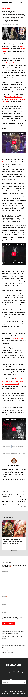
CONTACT (21, 678)
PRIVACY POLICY (14, 679)
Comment (5, 572)
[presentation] (14, 528)
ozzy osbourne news (7, 450)
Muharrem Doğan (7, 24)
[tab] (11, 550)
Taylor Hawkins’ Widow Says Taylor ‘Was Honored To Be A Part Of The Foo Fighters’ (21, 499)
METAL (3, 8)
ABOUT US (13, 678)
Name (4, 597)
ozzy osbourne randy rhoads (9, 453)
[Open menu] (24, 2)
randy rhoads (22, 453)
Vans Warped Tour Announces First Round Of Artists (13, 642)
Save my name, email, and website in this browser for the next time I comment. (14, 618)
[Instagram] (14, 672)
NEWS (7, 8)
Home (5, 678)
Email (4, 605)
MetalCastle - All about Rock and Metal (14, 694)
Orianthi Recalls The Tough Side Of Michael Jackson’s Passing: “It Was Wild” (12, 541)
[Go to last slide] (4, 535)
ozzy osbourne (6, 446)
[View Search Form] (21, 2)
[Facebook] (5, 672)
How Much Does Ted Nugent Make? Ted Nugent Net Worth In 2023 (7, 498)
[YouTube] (22, 672)
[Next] (24, 535)
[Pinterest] (18, 672)
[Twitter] (9, 672)
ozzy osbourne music (17, 446)
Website (4, 613)
